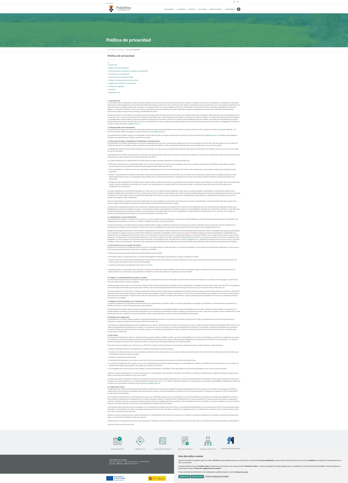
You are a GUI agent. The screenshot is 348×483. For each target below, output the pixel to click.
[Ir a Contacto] (238, 2)
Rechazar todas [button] (197, 476)
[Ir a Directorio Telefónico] (234, 2)
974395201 (113, 463)
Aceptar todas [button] (184, 476)
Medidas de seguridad (116, 86)
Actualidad (202, 9)
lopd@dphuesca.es (133, 124)
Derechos (112, 89)
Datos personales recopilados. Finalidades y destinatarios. (128, 71)
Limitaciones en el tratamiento (119, 74)
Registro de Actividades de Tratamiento (122, 83)
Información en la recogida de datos (121, 77)
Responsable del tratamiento (119, 68)
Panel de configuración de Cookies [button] (217, 476)
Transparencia (230, 9)
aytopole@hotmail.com (157, 132)
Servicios (192, 9)
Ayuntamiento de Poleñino (116, 50)
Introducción (113, 65)
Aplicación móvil (114, 92)
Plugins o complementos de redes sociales (123, 80)
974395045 (121, 463)
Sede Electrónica (216, 9)
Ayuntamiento (169, 9)
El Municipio (181, 9)
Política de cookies (145, 265)
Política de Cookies (241, 472)
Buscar (238, 9)
